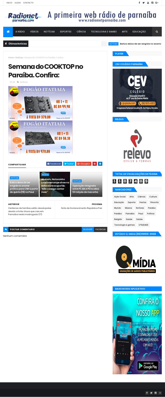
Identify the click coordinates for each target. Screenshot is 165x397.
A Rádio (20, 31)
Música (45, 175)
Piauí (140, 213)
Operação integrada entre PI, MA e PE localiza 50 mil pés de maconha (86, 189)
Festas (143, 202)
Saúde (129, 219)
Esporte (132, 202)
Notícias (49, 31)
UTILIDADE (143, 224)
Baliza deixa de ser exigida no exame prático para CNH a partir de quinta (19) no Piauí (24, 187)
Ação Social (120, 196)
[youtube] (148, 3)
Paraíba (118, 213)
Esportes (66, 31)
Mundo (117, 208)
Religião (118, 219)
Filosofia (154, 202)
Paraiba (151, 208)
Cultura (153, 196)
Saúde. (139, 219)
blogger (87, 229)
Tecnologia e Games (104, 31)
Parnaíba (130, 213)
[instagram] (152, 3)
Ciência (81, 31)
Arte (124, 31)
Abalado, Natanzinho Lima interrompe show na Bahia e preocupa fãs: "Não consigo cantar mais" (55, 186)
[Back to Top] (160, 393)
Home (11, 57)
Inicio (9, 3)
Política (150, 213)
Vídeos (34, 31)
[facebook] (139, 3)
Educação (139, 31)
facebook (101, 229)
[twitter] (144, 3)
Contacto (28, 3)
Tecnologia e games (124, 224)
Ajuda (18, 3)
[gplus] (157, 3)
